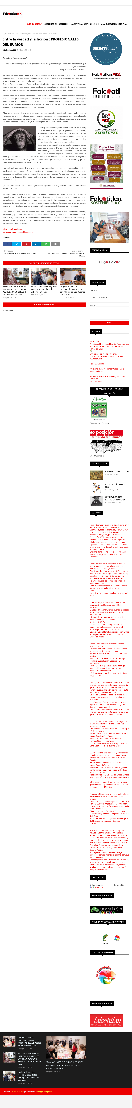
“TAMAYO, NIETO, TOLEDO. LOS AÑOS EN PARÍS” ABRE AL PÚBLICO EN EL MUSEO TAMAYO (29, 1041)
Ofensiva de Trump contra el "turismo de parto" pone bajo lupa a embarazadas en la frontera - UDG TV (108, 619)
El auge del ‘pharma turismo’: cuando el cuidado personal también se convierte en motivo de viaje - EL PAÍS (109, 612)
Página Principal (8, 33)
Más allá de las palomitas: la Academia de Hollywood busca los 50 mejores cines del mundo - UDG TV (107, 580)
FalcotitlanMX (10, 50)
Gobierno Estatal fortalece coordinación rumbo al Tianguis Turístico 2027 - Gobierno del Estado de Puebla (109, 634)
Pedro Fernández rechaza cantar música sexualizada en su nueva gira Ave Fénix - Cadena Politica (106, 847)
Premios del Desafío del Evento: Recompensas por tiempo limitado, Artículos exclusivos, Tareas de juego (109, 346)
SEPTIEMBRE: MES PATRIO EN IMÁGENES (115, 498)
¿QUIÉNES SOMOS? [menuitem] (34, 24)
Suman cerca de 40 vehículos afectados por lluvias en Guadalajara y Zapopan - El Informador (108, 661)
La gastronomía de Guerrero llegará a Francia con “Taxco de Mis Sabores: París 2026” (72, 290)
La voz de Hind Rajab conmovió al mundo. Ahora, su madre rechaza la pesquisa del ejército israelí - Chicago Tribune (107, 566)
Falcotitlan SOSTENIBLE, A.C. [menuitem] (85, 24)
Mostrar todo (96, 381)
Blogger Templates (44, 1092)
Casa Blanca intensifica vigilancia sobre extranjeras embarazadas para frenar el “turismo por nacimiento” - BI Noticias (106, 627)
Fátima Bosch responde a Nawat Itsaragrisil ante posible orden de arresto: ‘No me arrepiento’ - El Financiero (108, 668)
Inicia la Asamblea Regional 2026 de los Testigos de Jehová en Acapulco (44, 289)
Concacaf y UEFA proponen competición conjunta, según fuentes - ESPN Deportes (107, 538)
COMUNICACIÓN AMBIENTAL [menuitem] (114, 24)
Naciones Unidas (97, 364)
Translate (99, 887)
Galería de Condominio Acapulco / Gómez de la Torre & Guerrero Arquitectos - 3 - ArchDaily (109, 802)
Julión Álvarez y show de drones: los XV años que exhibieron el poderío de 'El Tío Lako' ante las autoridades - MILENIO (109, 784)
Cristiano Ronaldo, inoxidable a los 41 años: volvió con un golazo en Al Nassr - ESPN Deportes (108, 554)
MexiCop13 (94, 341)
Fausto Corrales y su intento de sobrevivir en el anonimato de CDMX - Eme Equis (109, 526)
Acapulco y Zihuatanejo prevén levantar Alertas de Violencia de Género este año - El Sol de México (109, 796)
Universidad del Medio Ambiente (103, 354)
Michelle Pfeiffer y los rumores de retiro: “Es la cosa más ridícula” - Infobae (109, 734)
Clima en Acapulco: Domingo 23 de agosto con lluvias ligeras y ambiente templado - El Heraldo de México (109, 813)
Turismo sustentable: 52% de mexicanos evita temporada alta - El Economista (109, 691)
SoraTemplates (18, 1092)
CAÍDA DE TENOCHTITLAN (117, 471)
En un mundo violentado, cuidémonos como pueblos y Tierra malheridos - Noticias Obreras (108, 588)
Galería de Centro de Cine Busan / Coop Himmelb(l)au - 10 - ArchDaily (106, 739)
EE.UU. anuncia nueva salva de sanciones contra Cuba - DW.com (107, 763)
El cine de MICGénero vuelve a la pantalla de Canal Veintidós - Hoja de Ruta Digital (108, 744)
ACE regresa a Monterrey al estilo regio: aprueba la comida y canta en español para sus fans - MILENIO (109, 854)
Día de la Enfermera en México (115, 485)
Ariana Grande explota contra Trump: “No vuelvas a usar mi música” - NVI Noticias (107, 831)
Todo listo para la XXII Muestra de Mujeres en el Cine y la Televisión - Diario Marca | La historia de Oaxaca (109, 723)
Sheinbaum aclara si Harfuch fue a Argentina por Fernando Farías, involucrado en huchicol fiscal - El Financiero (108, 770)
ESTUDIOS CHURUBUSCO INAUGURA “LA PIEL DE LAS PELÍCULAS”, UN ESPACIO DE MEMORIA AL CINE (15, 290)
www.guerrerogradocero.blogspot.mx (18, 232)
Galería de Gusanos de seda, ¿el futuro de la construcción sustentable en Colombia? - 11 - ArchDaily (108, 697)
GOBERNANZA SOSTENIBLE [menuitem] (56, 24)
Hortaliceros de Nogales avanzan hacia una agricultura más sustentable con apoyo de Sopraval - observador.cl (108, 704)
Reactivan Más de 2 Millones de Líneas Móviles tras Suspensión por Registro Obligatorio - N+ (109, 776)
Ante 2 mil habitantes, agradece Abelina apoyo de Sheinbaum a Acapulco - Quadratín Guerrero (109, 821)
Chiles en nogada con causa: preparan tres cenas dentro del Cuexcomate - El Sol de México (107, 605)
